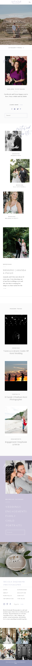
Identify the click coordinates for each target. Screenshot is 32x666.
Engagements (16, 439)
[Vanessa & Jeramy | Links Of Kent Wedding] (16, 330)
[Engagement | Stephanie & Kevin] (16, 421)
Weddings (7, 264)
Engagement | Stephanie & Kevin (16, 443)
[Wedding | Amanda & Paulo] (16, 243)
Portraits (16, 394)
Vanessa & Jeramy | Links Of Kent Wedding (16, 352)
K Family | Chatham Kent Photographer (16, 398)
